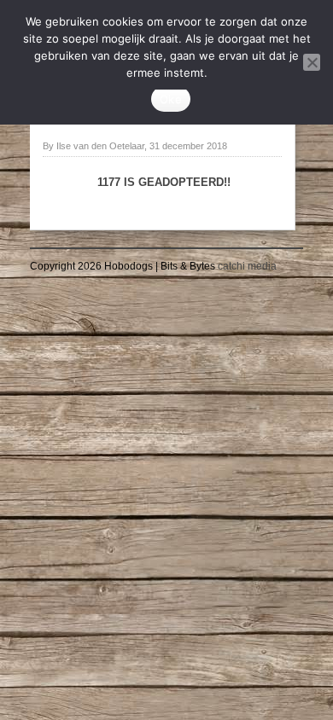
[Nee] (311, 62)
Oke (171, 99)
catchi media (247, 266)
